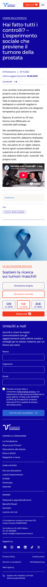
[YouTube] (18, 547)
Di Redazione (9, 72)
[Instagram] (12, 547)
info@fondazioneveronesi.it (20, 533)
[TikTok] (32, 547)
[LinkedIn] (25, 547)
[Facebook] (5, 547)
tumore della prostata (15, 18)
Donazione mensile (23, 294)
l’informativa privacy (26, 391)
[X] (38, 547)
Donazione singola (23, 286)
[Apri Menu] (42, 5)
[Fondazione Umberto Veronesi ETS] (9, 5)
